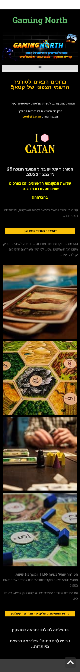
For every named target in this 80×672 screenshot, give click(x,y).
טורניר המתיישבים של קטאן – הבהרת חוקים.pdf (40, 613)
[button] (40, 67)
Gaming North (40, 20)
